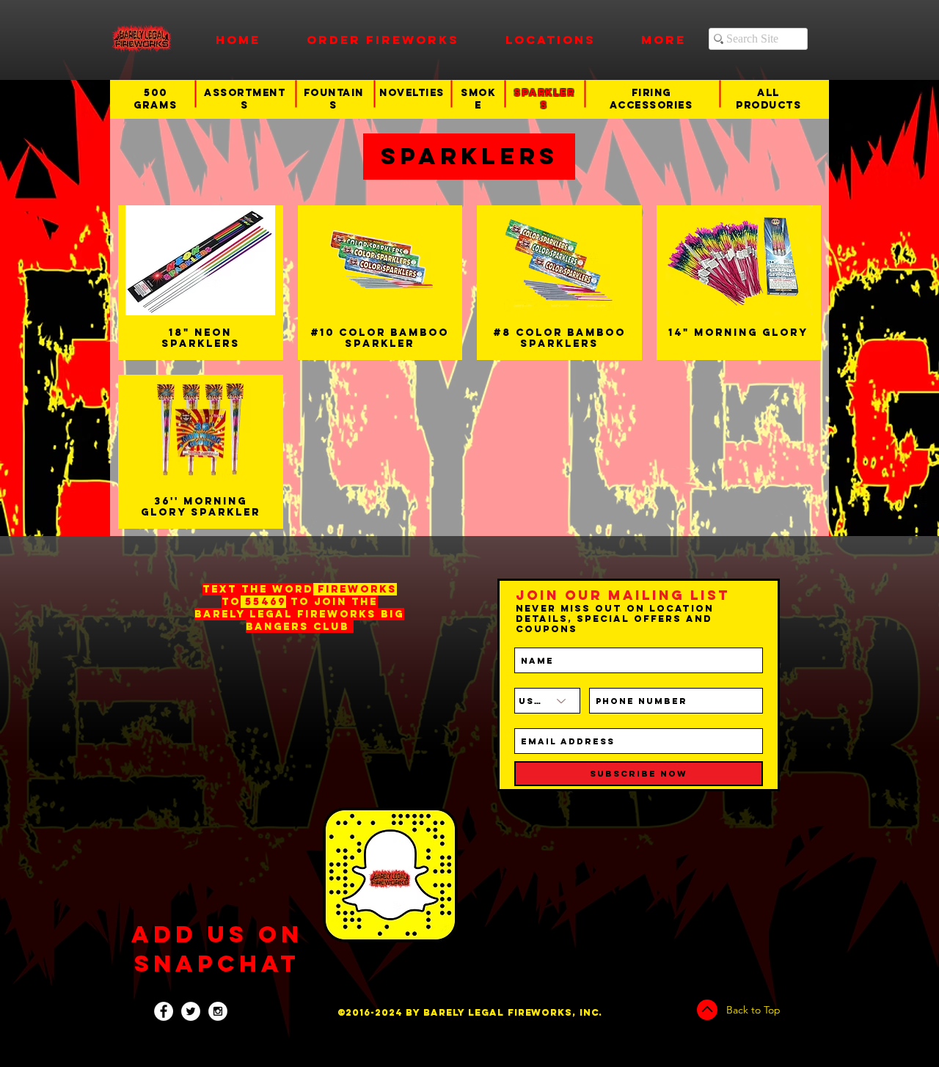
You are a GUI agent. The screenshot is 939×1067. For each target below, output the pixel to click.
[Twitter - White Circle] (190, 1011)
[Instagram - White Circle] (217, 1011)
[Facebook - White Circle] (163, 1011)
